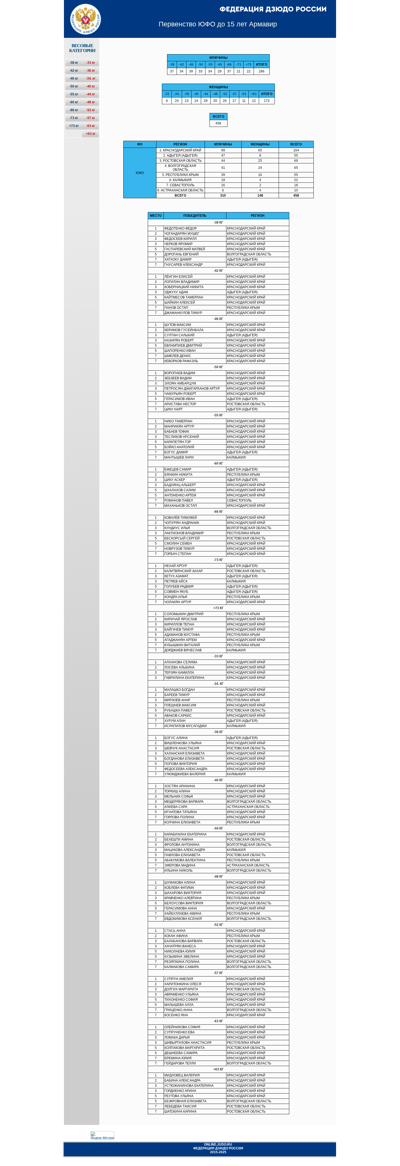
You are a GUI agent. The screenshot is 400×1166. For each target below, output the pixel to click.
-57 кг (90, 118)
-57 (234, 94)
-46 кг (73, 78)
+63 (254, 94)
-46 (191, 64)
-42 (181, 64)
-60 (219, 64)
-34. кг (91, 78)
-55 (210, 64)
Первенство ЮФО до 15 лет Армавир (218, 24)
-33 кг (90, 63)
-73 (238, 64)
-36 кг (90, 70)
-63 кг (90, 126)
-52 (224, 94)
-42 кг (73, 70)
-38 (172, 64)
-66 (229, 64)
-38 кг (73, 63)
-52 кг (90, 110)
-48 (215, 94)
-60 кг (73, 102)
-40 (196, 94)
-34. (177, 94)
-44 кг (90, 94)
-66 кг (73, 110)
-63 (243, 94)
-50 (200, 64)
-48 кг (90, 102)
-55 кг (73, 94)
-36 (186, 94)
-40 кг (90, 86)
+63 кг (91, 134)
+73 (248, 64)
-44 (205, 94)
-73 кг (73, 118)
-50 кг (73, 86)
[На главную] (82, 14)
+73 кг (74, 126)
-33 (166, 94)
